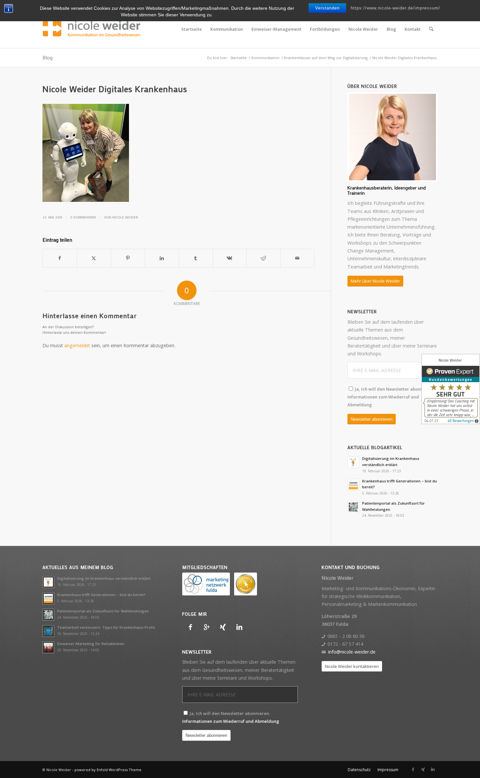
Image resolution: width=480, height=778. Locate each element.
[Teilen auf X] (94, 258)
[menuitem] (191, 29)
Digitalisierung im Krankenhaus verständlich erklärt (104, 578)
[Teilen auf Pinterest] (128, 258)
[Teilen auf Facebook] (60, 258)
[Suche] (431, 29)
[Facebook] (190, 627)
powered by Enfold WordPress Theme (107, 769)
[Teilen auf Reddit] (263, 258)
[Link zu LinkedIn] (433, 769)
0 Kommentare (83, 217)
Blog (47, 57)
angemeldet (77, 345)
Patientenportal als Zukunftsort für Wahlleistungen (103, 610)
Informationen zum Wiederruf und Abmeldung (230, 721)
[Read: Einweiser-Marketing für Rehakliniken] (48, 647)
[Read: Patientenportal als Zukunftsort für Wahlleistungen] (353, 507)
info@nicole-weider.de (352, 652)
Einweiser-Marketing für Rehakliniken (90, 643)
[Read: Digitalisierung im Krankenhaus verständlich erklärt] (353, 462)
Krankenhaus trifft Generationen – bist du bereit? (101, 594)
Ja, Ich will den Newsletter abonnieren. (391, 397)
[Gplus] (207, 627)
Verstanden (327, 8)
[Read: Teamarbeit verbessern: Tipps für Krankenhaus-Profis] (48, 631)
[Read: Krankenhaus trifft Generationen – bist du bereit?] (353, 485)
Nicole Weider (125, 217)
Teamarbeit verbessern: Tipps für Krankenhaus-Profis (106, 627)
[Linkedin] (239, 627)
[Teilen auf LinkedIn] (162, 258)
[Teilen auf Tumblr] (196, 258)
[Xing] (223, 627)
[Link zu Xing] (423, 769)
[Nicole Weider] (91, 29)
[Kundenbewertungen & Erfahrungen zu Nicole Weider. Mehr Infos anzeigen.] (450, 389)
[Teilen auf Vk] (230, 258)
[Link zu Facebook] (413, 769)
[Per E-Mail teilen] (297, 258)
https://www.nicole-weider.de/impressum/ (395, 8)
